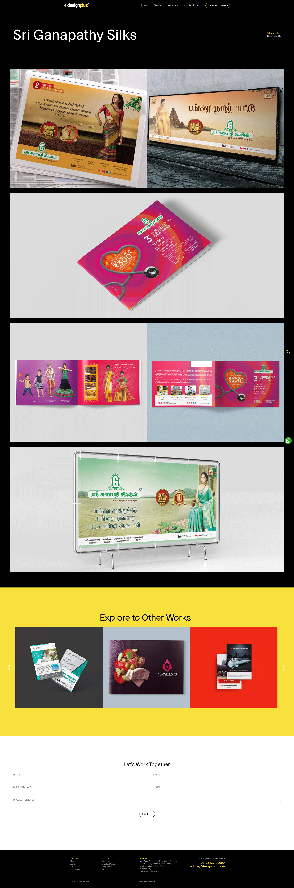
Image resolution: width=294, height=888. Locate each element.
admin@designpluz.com (207, 866)
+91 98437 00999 (219, 5)
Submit (145, 814)
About (72, 861)
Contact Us (75, 870)
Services (74, 867)
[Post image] (59, 667)
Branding (106, 861)
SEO (104, 870)
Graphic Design (108, 864)
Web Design (107, 867)
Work (72, 864)
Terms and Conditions (147, 882)
